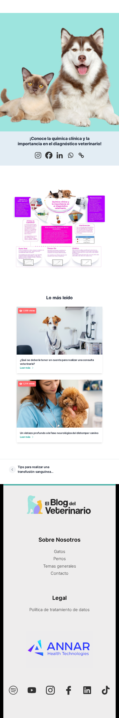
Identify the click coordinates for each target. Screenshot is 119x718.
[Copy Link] (81, 155)
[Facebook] (49, 155)
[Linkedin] (59, 155)
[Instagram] (38, 155)
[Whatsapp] (70, 155)
